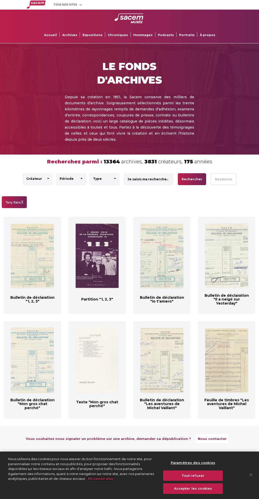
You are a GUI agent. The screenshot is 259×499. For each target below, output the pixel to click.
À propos (207, 35)
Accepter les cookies (193, 488)
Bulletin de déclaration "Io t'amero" (162, 299)
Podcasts (166, 35)
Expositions (92, 35)
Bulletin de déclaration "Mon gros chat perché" (32, 404)
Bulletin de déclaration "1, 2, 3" (32, 299)
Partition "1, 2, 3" (97, 299)
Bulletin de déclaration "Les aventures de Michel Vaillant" (162, 404)
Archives (69, 35)
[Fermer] (250, 474)
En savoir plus (100, 479)
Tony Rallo (14, 202)
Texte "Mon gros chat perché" (97, 404)
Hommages (143, 35)
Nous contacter (212, 439)
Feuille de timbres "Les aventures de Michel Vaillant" (226, 404)
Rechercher (192, 179)
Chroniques (118, 35)
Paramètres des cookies (193, 463)
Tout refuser (193, 475)
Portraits (187, 35)
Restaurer (223, 179)
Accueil (50, 35)
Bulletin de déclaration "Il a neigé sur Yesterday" (227, 299)
